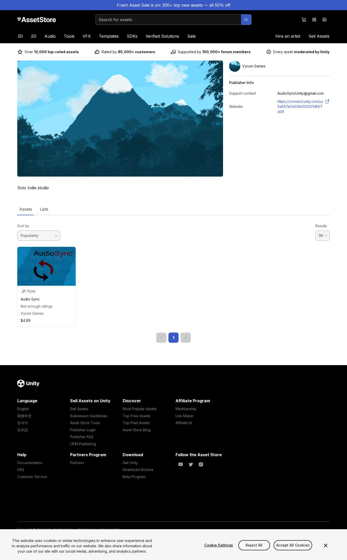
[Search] (246, 20)
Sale (191, 36)
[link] (161, 338)
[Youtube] (181, 464)
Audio (50, 36)
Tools (69, 36)
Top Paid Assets (136, 423)
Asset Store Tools (85, 423)
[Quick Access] (314, 20)
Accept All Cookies (293, 545)
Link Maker (185, 416)
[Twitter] (191, 464)
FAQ (20, 469)
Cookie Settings (218, 545)
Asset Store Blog (137, 430)
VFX (87, 36)
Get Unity (130, 463)
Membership (186, 409)
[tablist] (173, 209)
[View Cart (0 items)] (304, 20)
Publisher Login (83, 430)
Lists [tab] (44, 209)
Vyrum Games (32, 313)
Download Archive (138, 469)
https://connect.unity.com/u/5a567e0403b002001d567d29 (300, 106)
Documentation (29, 463)
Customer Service (32, 477)
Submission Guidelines (88, 416)
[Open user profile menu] (324, 20)
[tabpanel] (173, 279)
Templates (109, 36)
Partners (77, 463)
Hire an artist (287, 36)
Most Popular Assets (140, 409)
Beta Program (134, 477)
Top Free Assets (136, 416)
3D (20, 36)
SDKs (132, 36)
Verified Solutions (162, 36)
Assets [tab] (25, 209)
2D (33, 36)
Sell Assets (318, 36)
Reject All (254, 545)
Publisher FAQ (81, 437)
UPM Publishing (83, 444)
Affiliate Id (184, 423)
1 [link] (173, 337)
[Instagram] (201, 464)
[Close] (326, 545)
